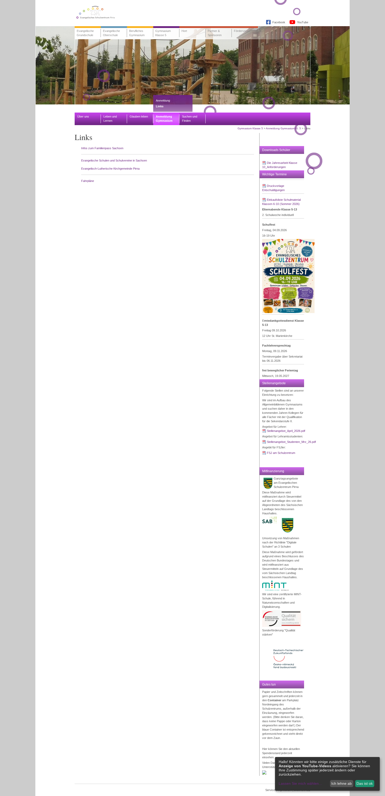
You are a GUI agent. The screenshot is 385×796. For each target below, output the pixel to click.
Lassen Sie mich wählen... (300, 783)
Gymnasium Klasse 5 (250, 128)
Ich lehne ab (341, 783)
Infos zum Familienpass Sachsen (102, 148)
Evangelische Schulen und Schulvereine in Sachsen (114, 160)
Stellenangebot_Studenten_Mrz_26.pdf (291, 441)
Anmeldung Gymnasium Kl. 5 (283, 128)
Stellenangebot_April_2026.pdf (286, 430)
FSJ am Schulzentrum (281, 452)
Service (270, 790)
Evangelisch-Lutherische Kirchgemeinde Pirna (110, 168)
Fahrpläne (87, 180)
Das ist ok (364, 783)
